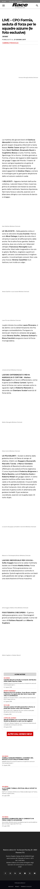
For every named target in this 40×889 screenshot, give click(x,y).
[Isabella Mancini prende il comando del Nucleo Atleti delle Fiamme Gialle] (20, 746)
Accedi (4, 1)
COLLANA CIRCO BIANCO (15, 1)
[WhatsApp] (18, 663)
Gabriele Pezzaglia (10, 43)
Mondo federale (9, 691)
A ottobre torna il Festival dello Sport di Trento (19, 789)
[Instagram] (10, 873)
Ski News (5, 36)
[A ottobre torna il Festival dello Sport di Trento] (20, 776)
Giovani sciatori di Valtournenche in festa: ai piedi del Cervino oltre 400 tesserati (19, 707)
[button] (3, 5)
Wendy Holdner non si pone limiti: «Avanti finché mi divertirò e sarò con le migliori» (18, 720)
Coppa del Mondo (10, 718)
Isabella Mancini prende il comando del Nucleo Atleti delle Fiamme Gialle (20, 680)
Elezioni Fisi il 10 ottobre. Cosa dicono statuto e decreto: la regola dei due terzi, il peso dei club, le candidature (20, 694)
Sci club (6, 705)
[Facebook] (4, 663)
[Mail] (20, 873)
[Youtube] (34, 873)
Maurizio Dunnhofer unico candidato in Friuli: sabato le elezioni (18, 819)
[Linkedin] (15, 873)
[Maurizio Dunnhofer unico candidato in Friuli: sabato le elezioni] (20, 806)
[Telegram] (25, 873)
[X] (9, 663)
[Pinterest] (13, 663)
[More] (23, 663)
